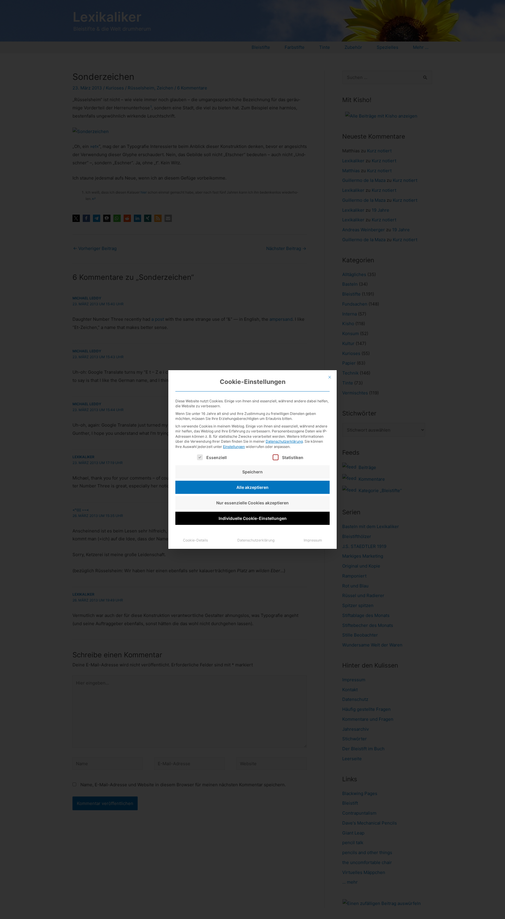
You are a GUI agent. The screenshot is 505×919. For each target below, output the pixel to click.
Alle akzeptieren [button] (252, 487)
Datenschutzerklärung (284, 441)
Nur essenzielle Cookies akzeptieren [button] (252, 502)
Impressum (313, 540)
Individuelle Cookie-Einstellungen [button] (253, 518)
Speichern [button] (252, 471)
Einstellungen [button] (234, 446)
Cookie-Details (195, 540)
